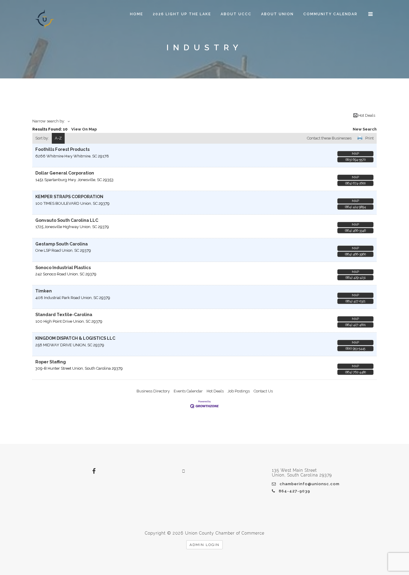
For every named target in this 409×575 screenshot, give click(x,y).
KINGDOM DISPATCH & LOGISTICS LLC (75, 338)
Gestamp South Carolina (61, 244)
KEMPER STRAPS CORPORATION (69, 196)
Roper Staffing (50, 361)
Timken (43, 291)
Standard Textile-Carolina (63, 314)
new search (365, 129)
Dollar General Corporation (64, 173)
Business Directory (153, 391)
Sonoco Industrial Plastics (63, 267)
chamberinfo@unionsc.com (310, 484)
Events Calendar (188, 391)
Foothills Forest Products (62, 149)
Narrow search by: (48, 121)
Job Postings (239, 391)
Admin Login (204, 545)
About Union (277, 14)
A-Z (58, 138)
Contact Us (263, 391)
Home (136, 14)
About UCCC (236, 14)
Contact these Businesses (329, 138)
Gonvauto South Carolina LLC (66, 220)
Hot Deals (366, 115)
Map (355, 153)
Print (369, 138)
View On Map (84, 129)
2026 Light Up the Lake (182, 14)
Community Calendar (330, 14)
